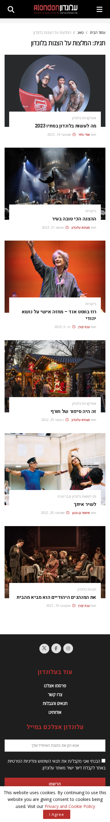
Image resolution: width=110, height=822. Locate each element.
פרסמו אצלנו (55, 685)
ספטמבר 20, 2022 (53, 513)
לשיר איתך (85, 504)
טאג (80, 32)
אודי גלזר (84, 134)
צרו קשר (55, 694)
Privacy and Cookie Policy (70, 806)
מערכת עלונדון (81, 227)
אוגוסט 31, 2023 (53, 227)
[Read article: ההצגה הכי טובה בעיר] (55, 184)
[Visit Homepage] (56, 9)
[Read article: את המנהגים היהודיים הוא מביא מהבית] (55, 562)
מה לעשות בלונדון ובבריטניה (76, 496)
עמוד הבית (97, 32)
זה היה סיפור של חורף (73, 411)
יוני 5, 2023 (63, 327)
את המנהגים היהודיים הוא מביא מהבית (56, 597)
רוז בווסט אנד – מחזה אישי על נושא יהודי (59, 315)
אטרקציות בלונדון (84, 118)
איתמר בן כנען (81, 513)
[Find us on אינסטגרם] (68, 648)
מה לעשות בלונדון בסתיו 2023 (65, 126)
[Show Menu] (99, 9)
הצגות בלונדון (87, 589)
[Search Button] (11, 9)
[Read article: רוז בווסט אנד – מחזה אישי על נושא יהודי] (55, 277)
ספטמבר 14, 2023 (59, 134)
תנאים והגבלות (55, 703)
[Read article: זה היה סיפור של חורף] (55, 376)
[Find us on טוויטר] (44, 649)
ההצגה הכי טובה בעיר (74, 219)
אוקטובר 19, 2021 (59, 605)
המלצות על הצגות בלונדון (52, 32)
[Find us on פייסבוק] (56, 648)
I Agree (56, 814)
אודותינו (55, 712)
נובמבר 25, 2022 (53, 420)
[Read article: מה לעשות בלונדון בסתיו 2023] (55, 91)
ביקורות (91, 210)
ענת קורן (84, 327)
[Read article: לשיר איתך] (55, 469)
